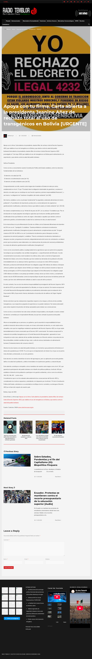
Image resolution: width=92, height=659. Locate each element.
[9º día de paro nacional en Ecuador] (58, 427)
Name (6, 559)
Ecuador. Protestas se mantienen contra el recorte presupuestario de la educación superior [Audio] (47, 498)
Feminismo (43, 21)
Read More (58, 476)
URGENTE (39, 29)
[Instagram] (74, 2)
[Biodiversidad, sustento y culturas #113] (26, 427)
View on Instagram (13, 618)
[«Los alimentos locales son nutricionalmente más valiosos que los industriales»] (42, 427)
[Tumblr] (81, 2)
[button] (5, 590)
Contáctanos (5, 24)
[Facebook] (64, 2)
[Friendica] (71, 2)
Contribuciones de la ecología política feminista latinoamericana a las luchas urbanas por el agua (35, 592)
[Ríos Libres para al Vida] (49, 609)
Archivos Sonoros (52, 21)
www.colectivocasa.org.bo (26, 407)
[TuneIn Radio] (85, 2)
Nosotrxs (82, 21)
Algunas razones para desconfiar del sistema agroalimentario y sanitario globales (10, 438)
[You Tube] (78, 2)
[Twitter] (68, 2)
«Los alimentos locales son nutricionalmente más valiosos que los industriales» (42, 438)
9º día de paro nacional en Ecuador (58, 436)
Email (26, 559)
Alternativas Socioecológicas (66, 21)
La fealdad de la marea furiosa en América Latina (16, 1)
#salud (13, 29)
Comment (7, 540)
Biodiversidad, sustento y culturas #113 (26, 437)
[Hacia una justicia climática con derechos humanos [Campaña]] (59, 609)
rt (13, 135)
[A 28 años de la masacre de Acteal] (49, 605)
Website (47, 559)
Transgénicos (32, 29)
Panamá (8, 21)
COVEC (77, 21)
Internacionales (15, 21)
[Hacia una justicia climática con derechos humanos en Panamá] (49, 613)
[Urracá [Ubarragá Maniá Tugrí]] (59, 613)
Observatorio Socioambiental (31, 21)
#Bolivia (9, 29)
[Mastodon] (88, 2)
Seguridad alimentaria (21, 29)
